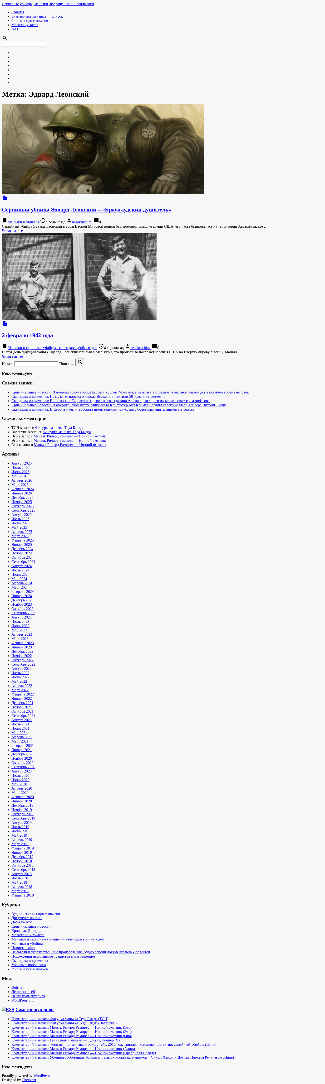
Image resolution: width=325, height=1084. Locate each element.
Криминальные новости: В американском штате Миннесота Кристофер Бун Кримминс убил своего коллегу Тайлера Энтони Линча (119, 405)
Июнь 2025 (20, 523)
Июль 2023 (20, 621)
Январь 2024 (21, 596)
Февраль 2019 (22, 848)
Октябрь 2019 (22, 814)
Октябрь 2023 (22, 609)
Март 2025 (20, 536)
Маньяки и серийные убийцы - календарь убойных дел (52, 348)
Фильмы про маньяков (29, 21)
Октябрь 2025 (22, 506)
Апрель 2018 (21, 887)
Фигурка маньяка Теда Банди (59, 428)
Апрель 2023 (21, 634)
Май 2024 (19, 579)
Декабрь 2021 (22, 703)
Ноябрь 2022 (21, 656)
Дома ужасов (22, 922)
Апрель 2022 (21, 686)
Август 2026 (21, 463)
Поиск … (66, 364)
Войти (16, 987)
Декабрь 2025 (22, 497)
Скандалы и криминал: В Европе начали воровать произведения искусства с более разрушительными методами (102, 409)
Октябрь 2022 (22, 660)
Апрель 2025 (21, 532)
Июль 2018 (20, 878)
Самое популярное (34, 1009)
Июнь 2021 (20, 728)
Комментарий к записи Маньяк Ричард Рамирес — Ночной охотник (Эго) (71, 1027)
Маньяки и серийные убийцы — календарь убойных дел (57, 939)
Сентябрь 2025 (23, 510)
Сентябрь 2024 (23, 562)
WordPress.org (22, 1000)
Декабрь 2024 (22, 549)
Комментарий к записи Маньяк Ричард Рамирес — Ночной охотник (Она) (71, 1036)
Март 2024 (20, 587)
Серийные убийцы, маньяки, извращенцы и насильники (48, 4)
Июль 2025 (20, 519)
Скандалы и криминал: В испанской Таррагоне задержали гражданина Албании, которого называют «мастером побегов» (110, 401)
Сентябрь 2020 (23, 767)
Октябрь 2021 (22, 711)
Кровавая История (26, 931)
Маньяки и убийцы (23, 222)
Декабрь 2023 (22, 600)
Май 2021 (19, 733)
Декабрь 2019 (22, 805)
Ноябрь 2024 (21, 553)
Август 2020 (21, 771)
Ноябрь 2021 (21, 707)
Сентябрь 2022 (23, 664)
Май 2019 (19, 835)
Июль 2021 (20, 724)
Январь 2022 (21, 698)
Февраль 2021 (22, 745)
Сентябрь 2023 (23, 613)
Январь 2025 (21, 544)
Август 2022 (21, 669)
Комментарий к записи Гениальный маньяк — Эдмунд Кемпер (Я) (65, 1040)
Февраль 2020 (22, 797)
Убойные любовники (28, 965)
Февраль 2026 (22, 489)
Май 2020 (19, 784)
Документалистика (26, 918)
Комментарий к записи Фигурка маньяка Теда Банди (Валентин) (64, 1023)
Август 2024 (21, 566)
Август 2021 (21, 720)
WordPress (42, 1076)
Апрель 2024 (21, 583)
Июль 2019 (20, 827)
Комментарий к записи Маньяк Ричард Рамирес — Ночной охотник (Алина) (73, 1049)
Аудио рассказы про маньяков (35, 913)
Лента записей (23, 992)
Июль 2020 (20, 775)
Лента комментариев (28, 996)
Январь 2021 (21, 750)
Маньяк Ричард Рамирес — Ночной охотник (70, 436)
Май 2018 (19, 882)
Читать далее (12, 231)
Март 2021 (20, 741)
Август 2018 (21, 874)
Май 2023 (19, 630)
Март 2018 (20, 891)
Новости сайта (23, 948)
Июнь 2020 (20, 780)
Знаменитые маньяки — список (37, 16)
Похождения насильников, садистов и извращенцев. (54, 956)
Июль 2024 (20, 570)
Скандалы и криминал (29, 961)
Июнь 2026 (20, 472)
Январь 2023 (21, 647)
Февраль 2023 (22, 643)
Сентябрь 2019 (23, 818)
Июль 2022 (20, 673)
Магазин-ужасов (24, 25)
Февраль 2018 (22, 895)
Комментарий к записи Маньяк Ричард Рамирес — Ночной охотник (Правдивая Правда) (83, 1053)
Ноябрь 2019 (21, 810)
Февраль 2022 (22, 694)
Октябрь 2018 (22, 865)
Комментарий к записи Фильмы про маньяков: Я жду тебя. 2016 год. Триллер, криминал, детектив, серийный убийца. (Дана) (113, 1044)
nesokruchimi (82, 222)
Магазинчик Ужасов (27, 935)
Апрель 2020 (21, 788)
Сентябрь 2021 (23, 716)
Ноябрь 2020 (21, 758)
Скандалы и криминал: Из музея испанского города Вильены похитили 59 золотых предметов (88, 396)
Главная (17, 12)
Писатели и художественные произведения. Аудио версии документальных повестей (80, 952)
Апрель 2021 (21, 737)
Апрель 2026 (21, 480)
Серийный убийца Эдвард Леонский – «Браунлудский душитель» (86, 209)
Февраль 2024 (22, 592)
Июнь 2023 (20, 626)
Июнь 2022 (20, 677)
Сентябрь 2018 (23, 870)
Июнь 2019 (20, 831)
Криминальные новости (31, 926)
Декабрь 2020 (22, 754)
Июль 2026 (20, 467)
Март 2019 (20, 844)
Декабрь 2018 (22, 857)
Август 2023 (21, 617)
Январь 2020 (21, 801)
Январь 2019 (21, 852)
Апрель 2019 (21, 840)
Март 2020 (20, 793)
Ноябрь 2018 (21, 861)
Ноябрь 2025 (21, 502)
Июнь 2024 (20, 574)
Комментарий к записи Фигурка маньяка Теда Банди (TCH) (59, 1019)
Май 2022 (19, 681)
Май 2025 (19, 527)
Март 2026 (20, 485)
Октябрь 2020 (22, 763)
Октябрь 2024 (22, 557)
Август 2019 (21, 822)
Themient (29, 1080)
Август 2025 (21, 515)
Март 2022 (20, 690)
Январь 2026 (21, 493)
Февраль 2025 (22, 540)
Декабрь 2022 (22, 651)
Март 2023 (20, 639)
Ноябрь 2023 (21, 604)
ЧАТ (15, 29)
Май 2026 (19, 476)
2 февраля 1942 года (27, 335)
